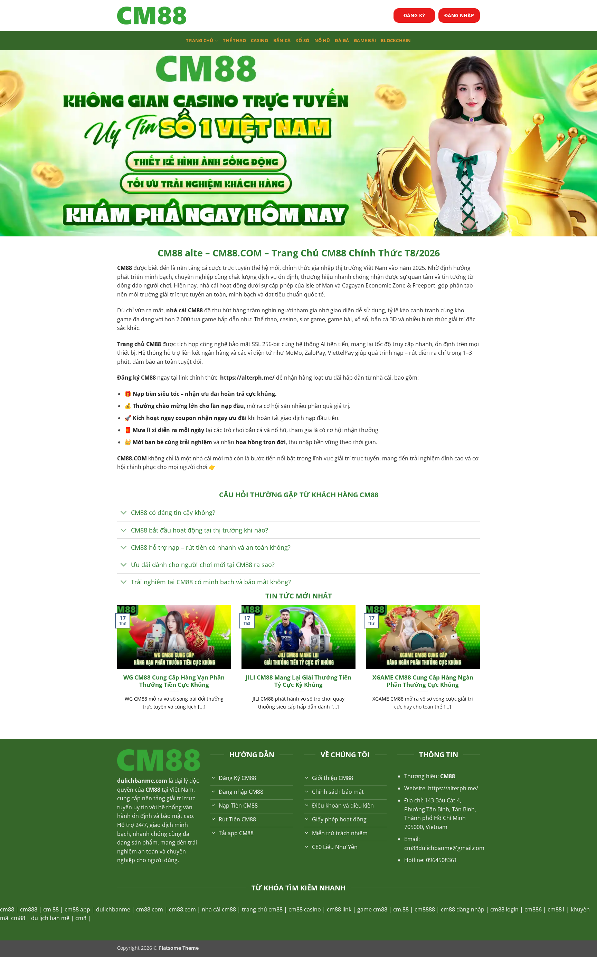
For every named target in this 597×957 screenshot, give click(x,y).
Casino (259, 40)
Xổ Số (302, 40)
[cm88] (151, 16)
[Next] (481, 666)
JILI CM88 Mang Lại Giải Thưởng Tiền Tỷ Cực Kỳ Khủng (298, 681)
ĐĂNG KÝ (414, 15)
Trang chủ (199, 40)
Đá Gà (342, 40)
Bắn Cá (282, 40)
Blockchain (396, 40)
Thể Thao (234, 40)
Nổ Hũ (322, 40)
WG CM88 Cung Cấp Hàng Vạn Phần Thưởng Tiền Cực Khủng (174, 681)
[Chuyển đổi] (124, 513)
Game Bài (365, 40)
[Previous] (116, 666)
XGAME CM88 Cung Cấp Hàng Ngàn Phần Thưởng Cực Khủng (422, 681)
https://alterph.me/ (247, 377)
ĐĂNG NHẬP (459, 15)
